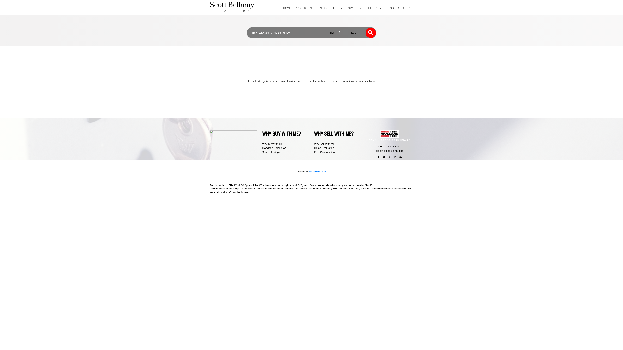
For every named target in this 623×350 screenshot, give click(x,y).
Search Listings (271, 152)
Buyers (352, 8)
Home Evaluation (324, 148)
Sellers (372, 8)
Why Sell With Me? (325, 144)
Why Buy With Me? (273, 144)
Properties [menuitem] (303, 8)
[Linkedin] (395, 157)
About (402, 8)
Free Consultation (324, 152)
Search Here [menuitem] (329, 8)
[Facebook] (378, 157)
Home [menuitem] (287, 8)
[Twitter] (384, 157)
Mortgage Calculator (274, 148)
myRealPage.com (317, 171)
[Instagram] (389, 157)
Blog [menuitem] (390, 8)
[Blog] (400, 157)
